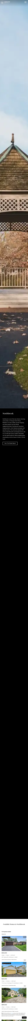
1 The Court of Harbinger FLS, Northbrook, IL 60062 (12, 983)
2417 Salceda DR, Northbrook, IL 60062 (9, 957)
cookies (12, 1013)
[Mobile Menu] (25, 2)
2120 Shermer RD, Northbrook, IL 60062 (10, 1009)
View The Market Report (10, 443)
